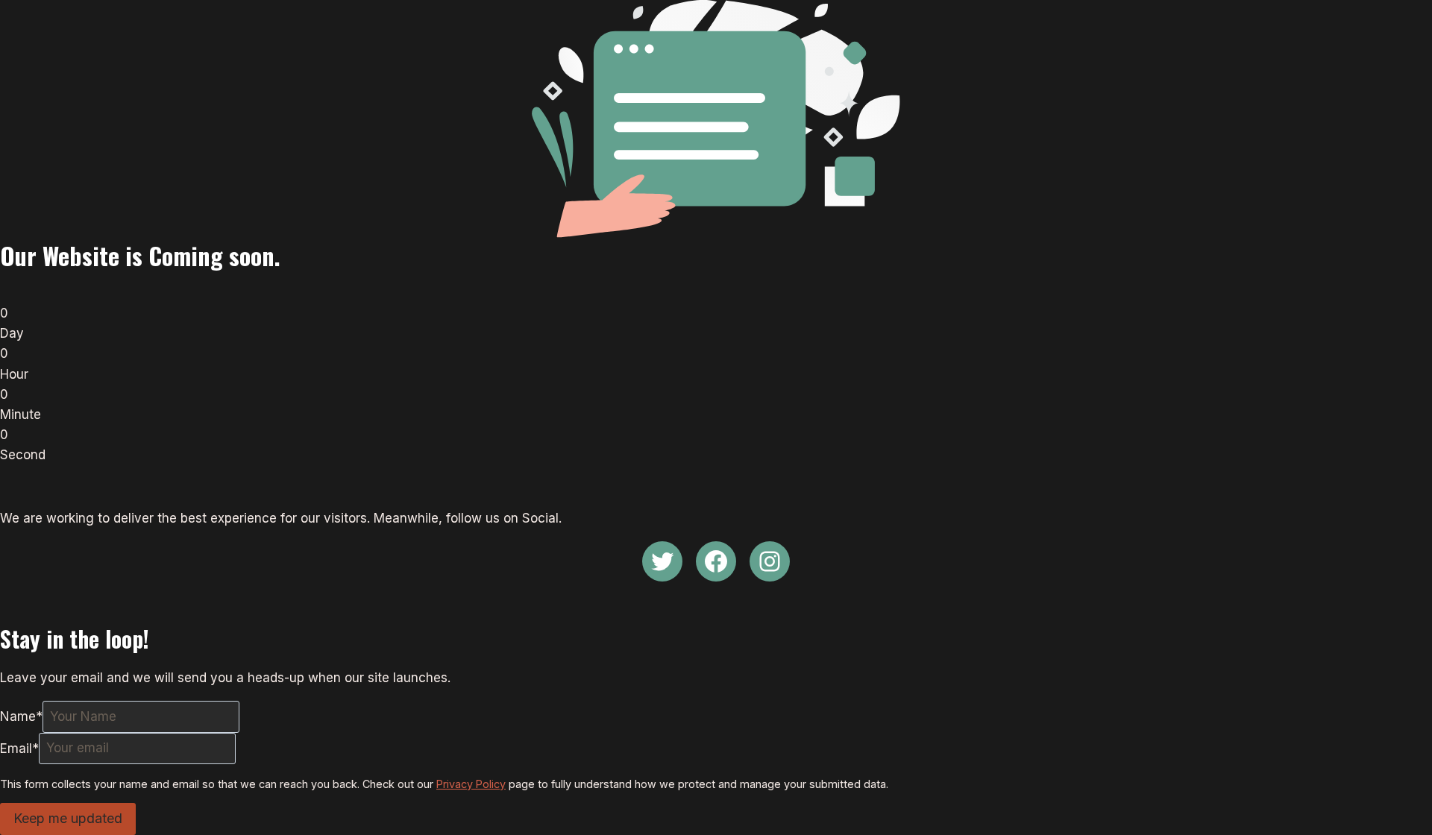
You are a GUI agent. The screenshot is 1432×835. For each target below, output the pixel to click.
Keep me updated (67, 818)
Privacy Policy (471, 784)
